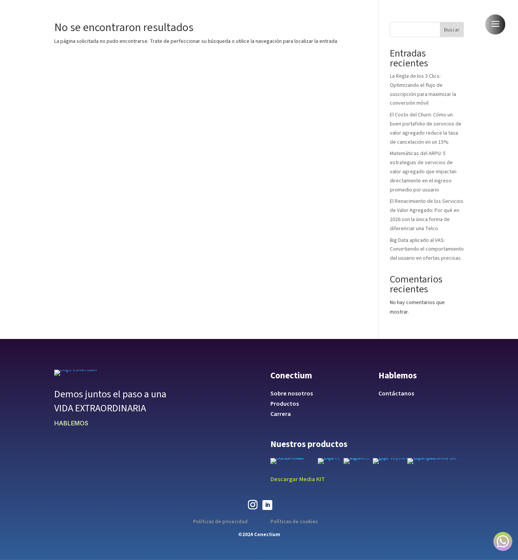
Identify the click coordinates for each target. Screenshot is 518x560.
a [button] (495, 24)
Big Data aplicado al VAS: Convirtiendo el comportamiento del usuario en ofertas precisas (427, 249)
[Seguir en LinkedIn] (267, 505)
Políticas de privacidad (220, 521)
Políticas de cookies (294, 521)
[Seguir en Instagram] (252, 505)
